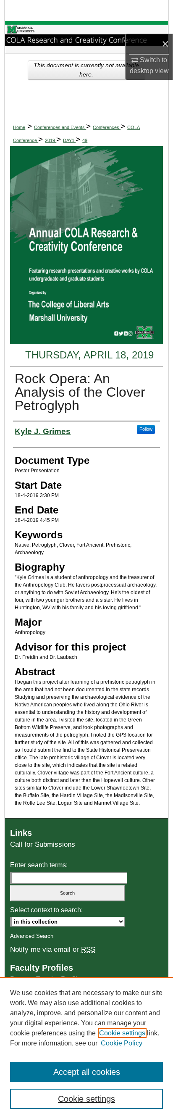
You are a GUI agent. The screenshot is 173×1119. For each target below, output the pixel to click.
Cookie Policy (121, 1043)
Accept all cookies (86, 1072)
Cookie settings (122, 1033)
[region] (86, 1048)
